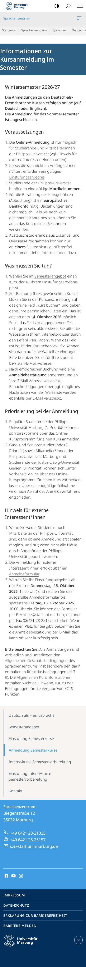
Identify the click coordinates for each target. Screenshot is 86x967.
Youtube (13, 876)
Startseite (8, 30)
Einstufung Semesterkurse (31, 738)
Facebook (6, 876)
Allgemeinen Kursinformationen (44, 677)
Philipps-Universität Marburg (28, 947)
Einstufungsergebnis (26, 177)
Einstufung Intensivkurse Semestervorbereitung (30, 776)
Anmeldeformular (24, 573)
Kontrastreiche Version (56, 6)
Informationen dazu (58, 252)
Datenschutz (16, 905)
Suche (68, 6)
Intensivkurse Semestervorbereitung (40, 761)
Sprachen (59, 30)
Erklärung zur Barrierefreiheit (35, 915)
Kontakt (15, 790)
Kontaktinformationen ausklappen (78, 940)
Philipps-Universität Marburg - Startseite (17, 5)
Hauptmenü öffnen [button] (80, 6)
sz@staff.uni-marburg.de (50, 614)
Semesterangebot (24, 726)
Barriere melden (20, 925)
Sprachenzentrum (80, 18)
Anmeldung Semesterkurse (33, 750)
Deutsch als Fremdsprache (31, 715)
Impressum (14, 895)
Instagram (21, 876)
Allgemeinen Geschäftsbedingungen (36, 660)
